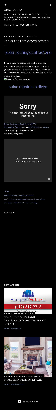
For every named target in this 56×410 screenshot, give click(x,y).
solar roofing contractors (28, 52)
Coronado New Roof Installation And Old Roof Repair (25, 320)
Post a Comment (17, 384)
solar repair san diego (28, 86)
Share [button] (6, 191)
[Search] (50, 4)
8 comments (16, 329)
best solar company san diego (21, 195)
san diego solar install (12, 203)
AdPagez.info (13, 9)
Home (7, 25)
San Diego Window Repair (23, 379)
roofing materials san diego (33, 199)
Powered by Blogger (30, 401)
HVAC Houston (20, 25)
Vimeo (46, 127)
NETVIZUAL (34, 127)
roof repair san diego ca (13, 199)
